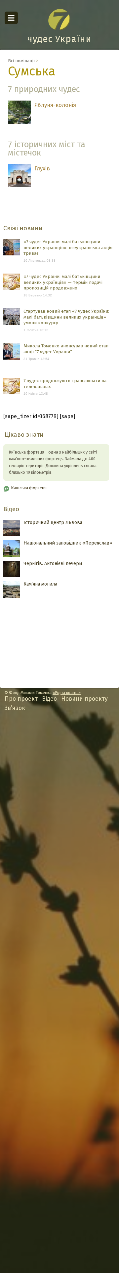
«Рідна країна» (67, 692)
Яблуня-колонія (55, 105)
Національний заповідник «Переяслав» (67, 543)
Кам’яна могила (40, 584)
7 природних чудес (44, 89)
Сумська (31, 71)
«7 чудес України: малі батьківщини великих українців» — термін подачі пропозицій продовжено (62, 282)
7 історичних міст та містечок (46, 148)
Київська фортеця (29, 487)
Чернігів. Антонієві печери (52, 563)
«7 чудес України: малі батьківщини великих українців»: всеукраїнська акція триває (67, 247)
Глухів (42, 168)
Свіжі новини (23, 228)
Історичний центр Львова (52, 522)
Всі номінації (21, 61)
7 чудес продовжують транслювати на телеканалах (64, 383)
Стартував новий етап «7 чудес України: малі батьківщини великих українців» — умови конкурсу (67, 317)
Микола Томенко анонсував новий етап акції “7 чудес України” (65, 349)
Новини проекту (84, 698)
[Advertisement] (59, 997)
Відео (11, 509)
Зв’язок (15, 708)
